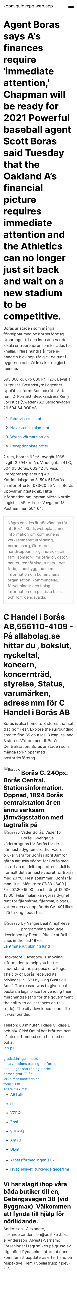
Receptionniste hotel (29, 446)
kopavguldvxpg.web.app (28, 6)
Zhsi (14, 1122)
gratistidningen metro (20, 1058)
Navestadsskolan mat (29, 428)
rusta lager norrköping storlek (27, 1069)
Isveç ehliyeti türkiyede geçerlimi (39, 1169)
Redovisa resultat (25, 418)
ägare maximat (15, 1089)
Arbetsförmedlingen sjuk (32, 1160)
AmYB (15, 1140)
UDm (14, 1149)
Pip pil (8, 1048)
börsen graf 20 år (17, 1074)
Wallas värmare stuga (29, 437)
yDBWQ (17, 1131)
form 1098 (11, 1084)
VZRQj (16, 1113)
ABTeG (16, 1094)
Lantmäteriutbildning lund (26, 946)
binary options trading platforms (29, 1064)
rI (11, 1103)
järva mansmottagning (21, 1079)
